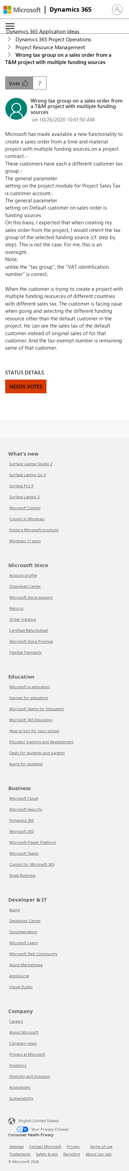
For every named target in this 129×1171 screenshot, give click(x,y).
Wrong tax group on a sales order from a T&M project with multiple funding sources (58, 58)
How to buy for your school (34, 730)
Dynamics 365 (71, 9)
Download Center (25, 586)
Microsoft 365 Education (31, 719)
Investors (17, 1065)
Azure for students (26, 763)
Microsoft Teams (24, 853)
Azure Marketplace (26, 964)
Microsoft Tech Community (33, 953)
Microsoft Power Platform (32, 842)
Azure (14, 909)
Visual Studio (21, 986)
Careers (16, 1021)
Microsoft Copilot (25, 507)
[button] (117, 9)
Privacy (73, 1146)
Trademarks (19, 1154)
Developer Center (25, 920)
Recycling (71, 1154)
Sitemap (16, 1146)
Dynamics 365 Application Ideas (42, 31)
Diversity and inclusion (29, 1076)
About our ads (98, 1154)
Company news (23, 1043)
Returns (16, 608)
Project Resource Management (50, 47)
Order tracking (22, 619)
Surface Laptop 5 (24, 496)
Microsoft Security (25, 809)
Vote (15, 83)
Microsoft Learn (23, 942)
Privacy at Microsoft (27, 1054)
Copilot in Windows (26, 518)
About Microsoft (24, 1032)
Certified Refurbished (28, 630)
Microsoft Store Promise (31, 641)
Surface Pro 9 (21, 485)
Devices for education (28, 697)
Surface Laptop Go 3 (27, 474)
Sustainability (21, 1098)
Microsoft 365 (21, 831)
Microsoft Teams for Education (36, 708)
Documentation (23, 931)
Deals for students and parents (37, 752)
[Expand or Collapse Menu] (10, 26)
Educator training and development (41, 741)
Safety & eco (47, 1154)
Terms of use (101, 1146)
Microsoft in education (29, 686)
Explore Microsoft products (33, 529)
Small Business (22, 875)
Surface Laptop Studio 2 (30, 463)
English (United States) (38, 1120)
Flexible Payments (25, 652)
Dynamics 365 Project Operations (53, 39)
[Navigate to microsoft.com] (22, 10)
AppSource (19, 975)
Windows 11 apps (25, 540)
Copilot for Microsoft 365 (31, 864)
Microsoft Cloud (23, 798)
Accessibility (20, 1087)
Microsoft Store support (31, 597)
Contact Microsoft (45, 1146)
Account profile (23, 575)
